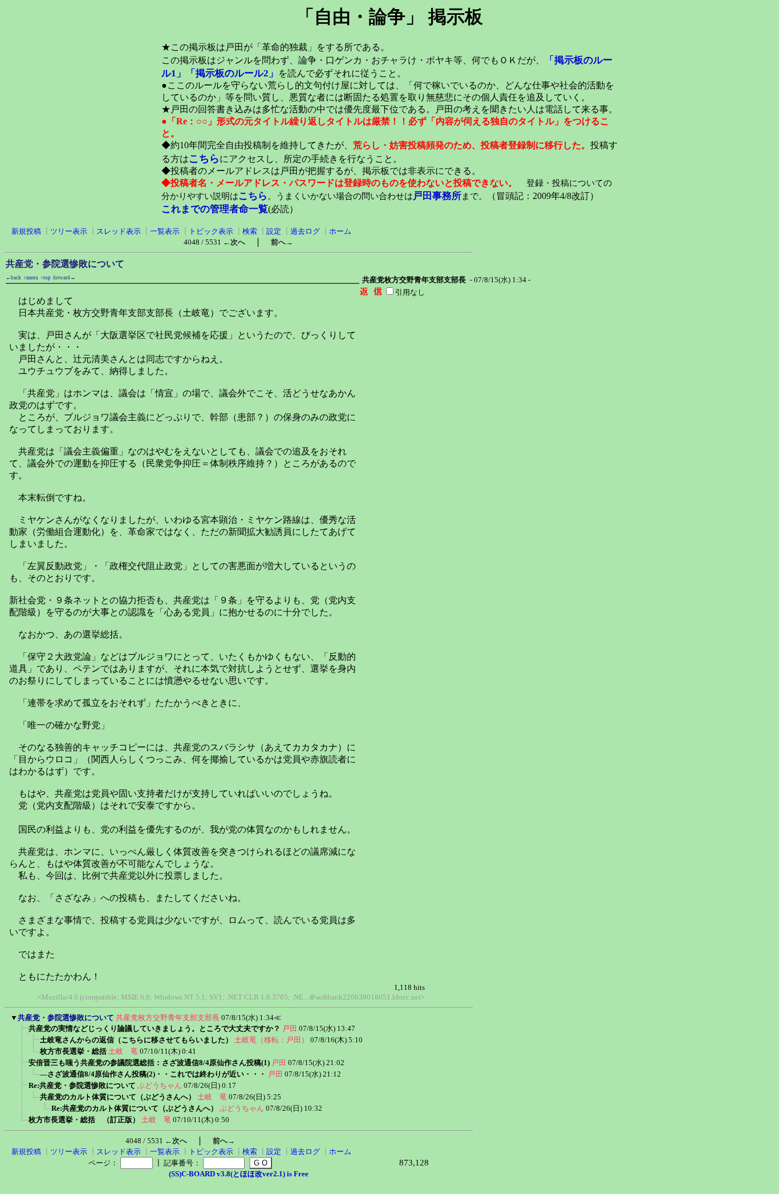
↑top (45, 278)
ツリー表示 (68, 231)
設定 (273, 231)
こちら (204, 158)
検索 (249, 231)
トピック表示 (211, 231)
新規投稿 (26, 231)
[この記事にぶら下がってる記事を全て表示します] (23, 1032)
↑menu (30, 278)
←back (13, 278)
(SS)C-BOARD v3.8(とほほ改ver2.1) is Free (239, 1173)
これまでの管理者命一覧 (214, 209)
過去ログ (305, 231)
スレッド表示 (118, 231)
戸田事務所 (437, 195)
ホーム (340, 231)
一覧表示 (165, 231)
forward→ (64, 278)
